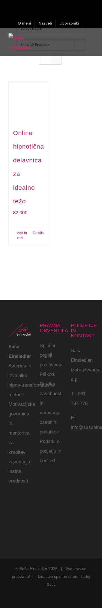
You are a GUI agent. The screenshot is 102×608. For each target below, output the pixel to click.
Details (38, 233)
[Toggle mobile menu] (91, 40)
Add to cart (22, 235)
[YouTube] (26, 505)
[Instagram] (18, 505)
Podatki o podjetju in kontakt (50, 451)
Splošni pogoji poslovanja (51, 355)
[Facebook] (10, 505)
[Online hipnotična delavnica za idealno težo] (28, 101)
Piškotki (48, 374)
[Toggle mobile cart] (81, 40)
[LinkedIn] (10, 516)
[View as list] (55, 58)
